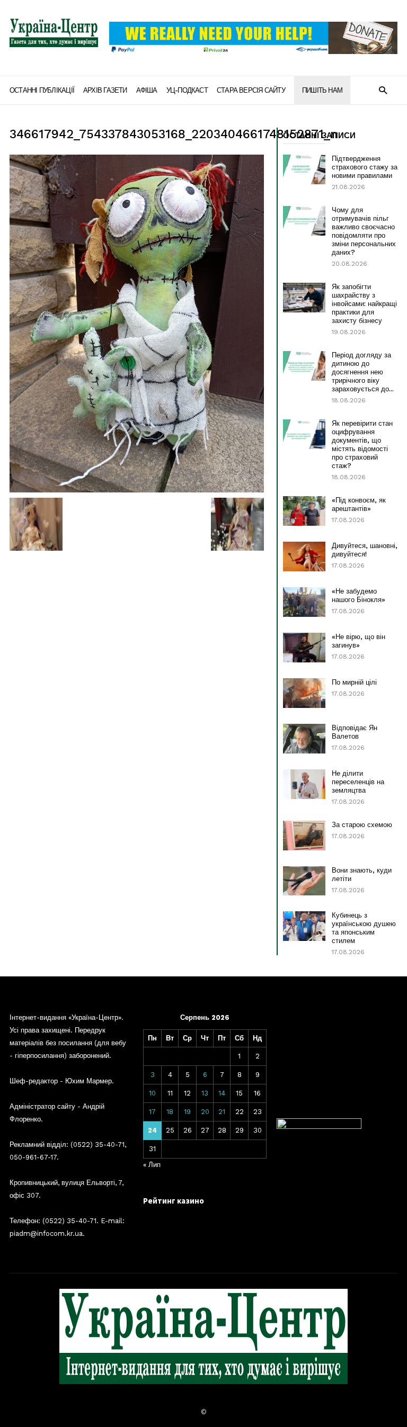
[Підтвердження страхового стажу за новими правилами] (304, 169)
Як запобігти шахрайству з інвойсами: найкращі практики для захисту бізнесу (364, 304)
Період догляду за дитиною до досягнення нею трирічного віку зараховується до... (363, 372)
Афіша (146, 90)
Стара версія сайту (251, 90)
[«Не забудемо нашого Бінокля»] (304, 602)
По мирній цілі (354, 682)
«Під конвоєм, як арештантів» (359, 504)
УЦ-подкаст (187, 90)
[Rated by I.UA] (319, 1126)
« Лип (152, 1165)
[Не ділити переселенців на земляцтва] (304, 784)
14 (221, 1093)
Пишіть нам (322, 90)
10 (152, 1093)
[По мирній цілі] (304, 693)
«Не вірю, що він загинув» (358, 641)
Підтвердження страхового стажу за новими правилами (364, 167)
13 (204, 1093)
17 (152, 1112)
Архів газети (105, 90)
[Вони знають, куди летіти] (304, 880)
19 (187, 1112)
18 (169, 1112)
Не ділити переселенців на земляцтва (358, 781)
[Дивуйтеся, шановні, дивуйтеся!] (304, 556)
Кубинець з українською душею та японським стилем (364, 928)
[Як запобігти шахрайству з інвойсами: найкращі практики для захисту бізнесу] (304, 297)
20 (205, 1112)
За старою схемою (362, 825)
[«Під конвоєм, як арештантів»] (304, 511)
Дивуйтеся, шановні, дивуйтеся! (364, 550)
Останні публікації (42, 90)
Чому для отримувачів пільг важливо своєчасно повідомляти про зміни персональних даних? (364, 231)
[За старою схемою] (304, 835)
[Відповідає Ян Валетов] (304, 738)
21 (221, 1112)
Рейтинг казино (173, 1201)
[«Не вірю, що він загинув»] (304, 647)
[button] (382, 90)
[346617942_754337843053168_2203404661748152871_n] (137, 323)
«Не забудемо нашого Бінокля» (358, 595)
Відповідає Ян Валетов (354, 732)
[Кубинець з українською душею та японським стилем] (304, 926)
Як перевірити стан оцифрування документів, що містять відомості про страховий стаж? (362, 444)
